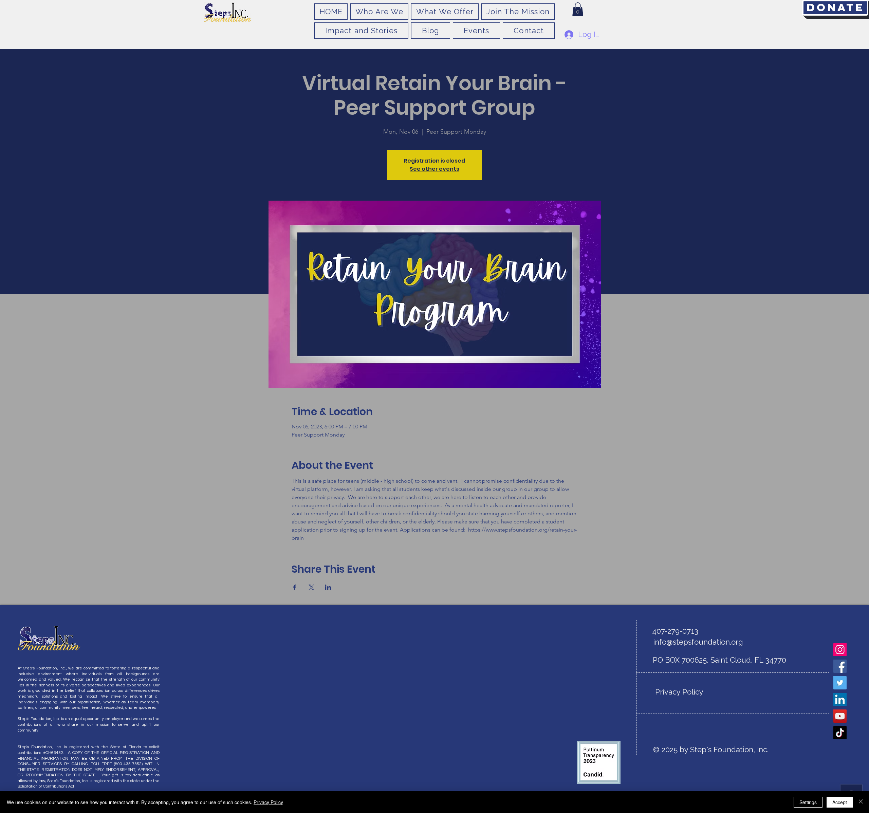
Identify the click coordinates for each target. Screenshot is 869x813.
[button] (578, 9)
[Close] (861, 802)
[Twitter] (840, 682)
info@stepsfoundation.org (698, 642)
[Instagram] (840, 649)
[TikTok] (840, 732)
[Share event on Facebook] (295, 587)
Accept (839, 802)
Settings (808, 802)
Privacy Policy (268, 802)
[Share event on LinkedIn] (328, 587)
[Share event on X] (311, 587)
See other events (434, 169)
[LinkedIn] (840, 699)
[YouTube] (840, 716)
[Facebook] (840, 666)
